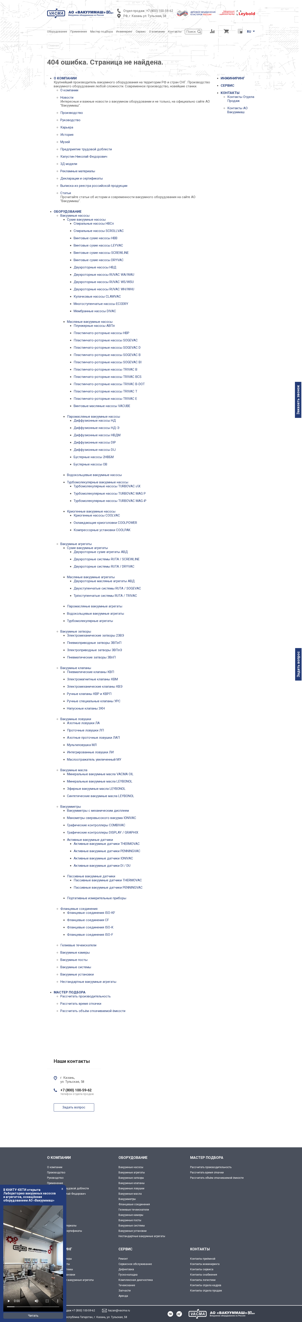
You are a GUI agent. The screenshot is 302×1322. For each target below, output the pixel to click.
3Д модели (68, 164)
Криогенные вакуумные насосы (91, 511)
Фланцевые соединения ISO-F (90, 935)
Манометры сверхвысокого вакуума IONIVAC (101, 818)
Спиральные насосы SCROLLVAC (99, 231)
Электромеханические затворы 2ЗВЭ (95, 635)
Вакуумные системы (75, 967)
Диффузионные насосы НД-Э (96, 428)
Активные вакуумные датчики (90, 840)
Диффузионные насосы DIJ (95, 450)
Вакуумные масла (73, 770)
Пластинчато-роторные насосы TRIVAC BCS (107, 377)
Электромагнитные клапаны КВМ (92, 679)
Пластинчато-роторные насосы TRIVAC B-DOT (109, 384)
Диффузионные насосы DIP (95, 442)
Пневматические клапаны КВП (90, 672)
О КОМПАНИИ (65, 78)
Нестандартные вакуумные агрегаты (88, 982)
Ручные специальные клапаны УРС (93, 701)
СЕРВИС (227, 86)
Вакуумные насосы (75, 216)
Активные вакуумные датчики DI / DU (102, 866)
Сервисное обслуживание (135, 1264)
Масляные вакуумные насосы (90, 322)
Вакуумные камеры (75, 953)
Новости (66, 97)
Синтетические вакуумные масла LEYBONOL (100, 796)
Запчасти (125, 1290)
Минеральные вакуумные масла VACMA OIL (100, 774)
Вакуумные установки (77, 974)
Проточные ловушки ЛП (85, 730)
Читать (33, 1316)
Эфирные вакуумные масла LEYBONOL (96, 789)
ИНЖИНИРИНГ (233, 78)
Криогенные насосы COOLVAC (97, 515)
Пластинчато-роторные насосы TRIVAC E (105, 399)
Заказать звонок (298, 400)
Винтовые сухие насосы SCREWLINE (101, 253)
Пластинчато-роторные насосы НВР (101, 333)
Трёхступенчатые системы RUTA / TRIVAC (105, 596)
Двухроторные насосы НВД (95, 267)
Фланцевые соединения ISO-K (90, 927)
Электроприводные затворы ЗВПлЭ (94, 650)
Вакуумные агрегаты (76, 544)
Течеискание (127, 1285)
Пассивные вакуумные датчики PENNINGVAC (108, 888)
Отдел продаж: (134, 11)
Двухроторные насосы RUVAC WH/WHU (104, 289)
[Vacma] (80, 13)
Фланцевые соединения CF (88, 920)
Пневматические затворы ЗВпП (91, 657)
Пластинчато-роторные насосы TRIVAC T (105, 391)
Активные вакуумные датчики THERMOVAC (107, 844)
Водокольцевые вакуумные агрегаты (95, 614)
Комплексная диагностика (136, 1280)
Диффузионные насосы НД (95, 421)
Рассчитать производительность (85, 996)
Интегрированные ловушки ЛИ (90, 752)
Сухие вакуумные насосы (86, 220)
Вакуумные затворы (75, 631)
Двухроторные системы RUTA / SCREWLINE (107, 559)
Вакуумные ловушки (75, 719)
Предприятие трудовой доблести (86, 149)
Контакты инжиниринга (205, 1264)
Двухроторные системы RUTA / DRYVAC (104, 566)
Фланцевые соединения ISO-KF (91, 913)
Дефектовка (126, 1269)
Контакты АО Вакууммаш (237, 110)
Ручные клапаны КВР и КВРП (89, 694)
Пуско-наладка (128, 1274)
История (66, 135)
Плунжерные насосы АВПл (94, 326)
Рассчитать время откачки (80, 1004)
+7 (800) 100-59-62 (159, 11)
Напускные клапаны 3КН (86, 708)
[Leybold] (237, 13)
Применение (55, 1183)
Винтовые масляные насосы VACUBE (102, 406)
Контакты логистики (203, 1280)
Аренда (123, 1295)
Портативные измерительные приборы (96, 898)
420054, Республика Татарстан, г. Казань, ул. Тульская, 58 (90, 1317)
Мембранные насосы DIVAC (95, 311)
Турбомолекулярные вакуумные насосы (97, 482)
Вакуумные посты (74, 960)
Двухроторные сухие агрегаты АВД (101, 552)
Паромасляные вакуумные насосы (93, 417)
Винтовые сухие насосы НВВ (95, 238)
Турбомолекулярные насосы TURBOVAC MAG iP (110, 501)
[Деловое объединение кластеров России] (196, 13)
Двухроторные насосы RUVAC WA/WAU (104, 275)
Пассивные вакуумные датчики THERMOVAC (108, 880)
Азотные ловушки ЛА (83, 723)
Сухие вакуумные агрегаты (87, 548)
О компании (69, 90)
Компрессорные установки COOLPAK (102, 530)
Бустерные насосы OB (90, 464)
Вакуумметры (70, 807)
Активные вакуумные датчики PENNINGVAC (107, 851)
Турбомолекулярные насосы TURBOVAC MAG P (110, 494)
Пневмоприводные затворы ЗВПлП (94, 643)
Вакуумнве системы (60, 1269)
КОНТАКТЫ (230, 93)
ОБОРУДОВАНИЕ (68, 212)
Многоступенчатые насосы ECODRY (101, 304)
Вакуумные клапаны (75, 668)
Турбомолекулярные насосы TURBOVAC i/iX (107, 486)
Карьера (66, 127)
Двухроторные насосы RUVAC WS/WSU (104, 282)
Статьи (65, 193)
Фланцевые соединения (78, 909)
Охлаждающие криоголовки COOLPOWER (105, 523)
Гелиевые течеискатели (78, 945)
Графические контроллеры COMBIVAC (96, 825)
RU (249, 31)
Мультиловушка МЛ (82, 745)
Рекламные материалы (77, 171)
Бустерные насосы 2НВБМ (94, 457)
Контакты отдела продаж (206, 1290)
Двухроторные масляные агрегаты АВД (104, 581)
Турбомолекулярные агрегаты (90, 621)
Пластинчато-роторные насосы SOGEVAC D (107, 348)
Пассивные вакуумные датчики (91, 876)
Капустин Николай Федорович (83, 157)
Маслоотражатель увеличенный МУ (94, 759)
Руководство (70, 120)
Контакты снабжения (203, 1274)
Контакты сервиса (201, 1269)
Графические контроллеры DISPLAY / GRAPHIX (102, 832)
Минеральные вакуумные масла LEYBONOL (99, 781)
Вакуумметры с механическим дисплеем (98, 811)
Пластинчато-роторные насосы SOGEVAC (106, 340)
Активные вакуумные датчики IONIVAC (103, 858)
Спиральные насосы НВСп (94, 224)
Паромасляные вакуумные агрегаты (94, 606)
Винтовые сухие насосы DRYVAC (99, 260)
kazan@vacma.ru (119, 1310)
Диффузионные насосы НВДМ (97, 435)
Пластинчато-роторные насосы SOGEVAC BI (107, 362)
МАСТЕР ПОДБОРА (70, 992)
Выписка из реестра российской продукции (93, 186)
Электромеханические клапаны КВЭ (94, 687)
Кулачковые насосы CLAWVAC (97, 296)
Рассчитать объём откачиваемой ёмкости (92, 1011)
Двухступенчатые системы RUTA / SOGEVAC (107, 588)
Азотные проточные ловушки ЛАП (93, 738)
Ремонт (123, 1258)
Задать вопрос (298, 664)
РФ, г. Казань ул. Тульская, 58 (144, 16)
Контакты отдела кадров (205, 1285)
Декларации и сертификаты (81, 178)
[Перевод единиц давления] (240, 31)
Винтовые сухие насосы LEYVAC (98, 245)
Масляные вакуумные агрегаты (91, 577)
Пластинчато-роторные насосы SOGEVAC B (107, 355)
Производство (71, 113)
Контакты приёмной (202, 1258)
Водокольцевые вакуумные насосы (94, 475)
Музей (65, 142)
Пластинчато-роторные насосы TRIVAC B (105, 369)
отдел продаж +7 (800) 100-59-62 (74, 1310)
